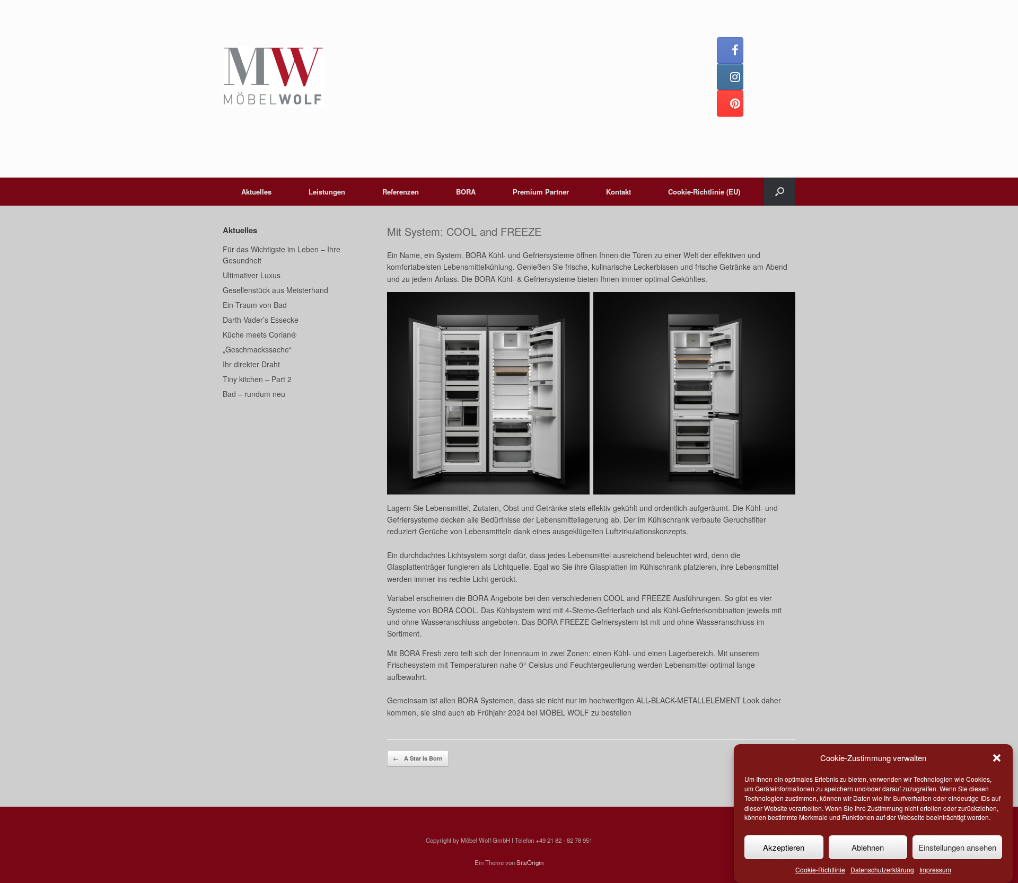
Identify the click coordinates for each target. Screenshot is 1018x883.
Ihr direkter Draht (251, 364)
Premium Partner (541, 192)
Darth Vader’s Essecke (261, 319)
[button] (996, 758)
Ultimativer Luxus (251, 275)
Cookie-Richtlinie (820, 870)
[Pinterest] (730, 103)
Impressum (935, 870)
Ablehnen (868, 847)
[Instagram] (730, 77)
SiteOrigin (529, 862)
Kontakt (618, 192)
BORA (466, 192)
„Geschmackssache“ (257, 349)
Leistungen (327, 192)
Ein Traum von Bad (255, 304)
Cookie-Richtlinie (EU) (704, 192)
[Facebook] (730, 50)
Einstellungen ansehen (957, 847)
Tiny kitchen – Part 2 (257, 379)
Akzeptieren (783, 847)
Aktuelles (256, 192)
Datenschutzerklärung (882, 870)
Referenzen (400, 192)
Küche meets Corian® (259, 334)
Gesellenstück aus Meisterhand (275, 290)
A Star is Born (418, 758)
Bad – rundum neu (254, 393)
